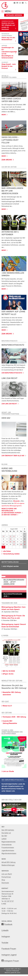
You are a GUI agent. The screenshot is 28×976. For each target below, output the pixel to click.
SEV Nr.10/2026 (9, 671)
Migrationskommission (9, 853)
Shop (3, 880)
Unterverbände (7, 845)
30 (24, 544)
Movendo (16, 501)
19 (10, 542)
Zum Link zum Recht (9, 404)
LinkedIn (5, 931)
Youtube (5, 943)
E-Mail (4, 904)
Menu (7, 11)
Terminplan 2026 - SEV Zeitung (14, 717)
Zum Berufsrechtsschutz (12, 373)
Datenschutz (15, 970)
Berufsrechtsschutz (13, 345)
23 (24, 542)
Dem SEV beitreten (8, 830)
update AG (13, 972)
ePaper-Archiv (8, 674)
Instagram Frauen (11, 961)
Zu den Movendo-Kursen (11, 513)
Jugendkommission (8, 850)
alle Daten (7, 551)
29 (21, 544)
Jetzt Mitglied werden (11, 566)
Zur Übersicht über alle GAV (13, 456)
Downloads (5, 883)
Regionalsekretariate (8, 842)
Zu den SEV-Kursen (9, 515)
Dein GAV (6, 418)
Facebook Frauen (9, 949)
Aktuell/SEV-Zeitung (8, 862)
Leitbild (4, 839)
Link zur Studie (8, 771)
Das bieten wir (6, 833)
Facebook (8, 925)
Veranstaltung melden (11, 554)
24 (3, 544)
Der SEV (4, 836)
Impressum (9, 970)
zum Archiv (7, 160)
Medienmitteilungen (8, 865)
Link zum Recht (9, 378)
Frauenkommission (8, 847)
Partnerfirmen (6, 877)
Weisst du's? (7, 706)
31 (3, 547)
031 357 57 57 (9, 901)
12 (10, 539)
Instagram (6, 937)
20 (14, 542)
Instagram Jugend (9, 955)
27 (14, 544)
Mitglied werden (14, 15)
